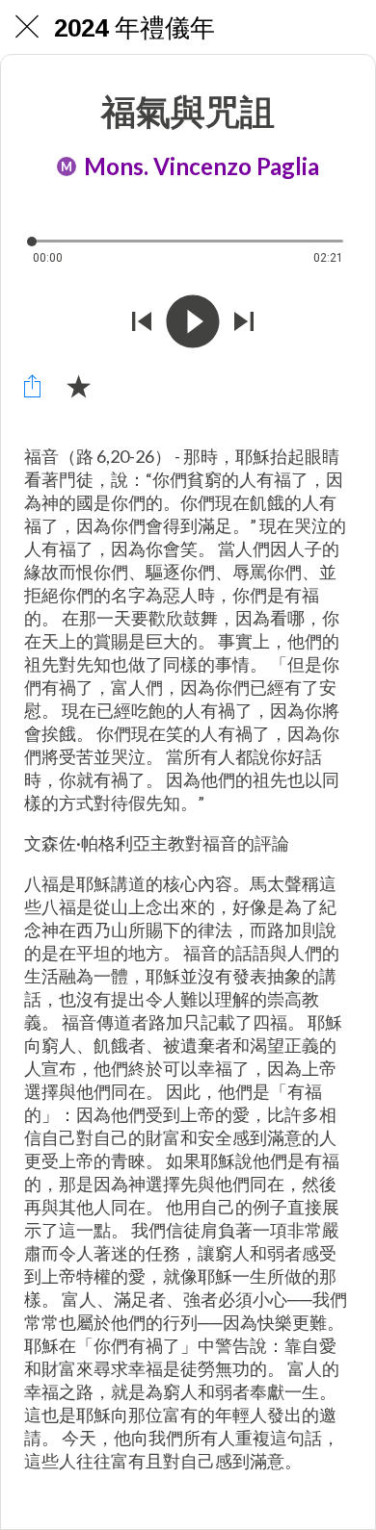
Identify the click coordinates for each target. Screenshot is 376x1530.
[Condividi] (32, 386)
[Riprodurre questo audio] (193, 321)
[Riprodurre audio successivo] (244, 321)
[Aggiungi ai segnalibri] (78, 386)
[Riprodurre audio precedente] (141, 321)
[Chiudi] (27, 26)
